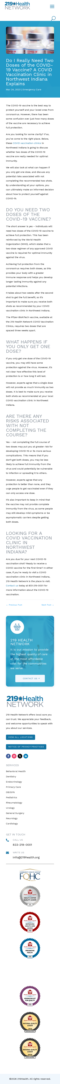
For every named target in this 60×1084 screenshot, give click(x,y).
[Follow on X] (20, 756)
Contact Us (30, 678)
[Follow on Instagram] (14, 756)
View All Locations (20, 737)
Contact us (12, 585)
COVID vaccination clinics (27, 143)
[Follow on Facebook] (8, 756)
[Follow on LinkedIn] (25, 756)
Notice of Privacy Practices (26, 747)
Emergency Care (32, 89)
